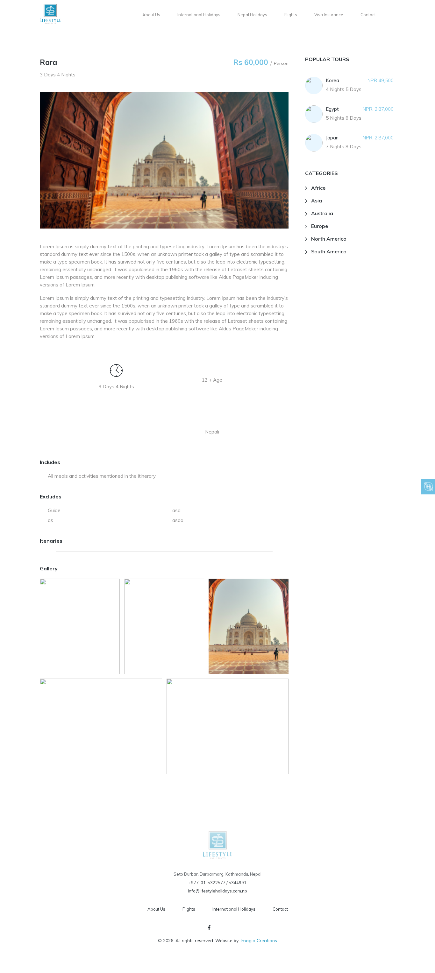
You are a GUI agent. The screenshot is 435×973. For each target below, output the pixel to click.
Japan (332, 138)
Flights (188, 909)
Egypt (332, 109)
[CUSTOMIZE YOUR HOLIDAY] (428, 487)
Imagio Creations (259, 940)
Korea (332, 80)
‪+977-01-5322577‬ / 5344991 (217, 882)
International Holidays (233, 909)
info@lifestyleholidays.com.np (217, 890)
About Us (156, 909)
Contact (280, 909)
